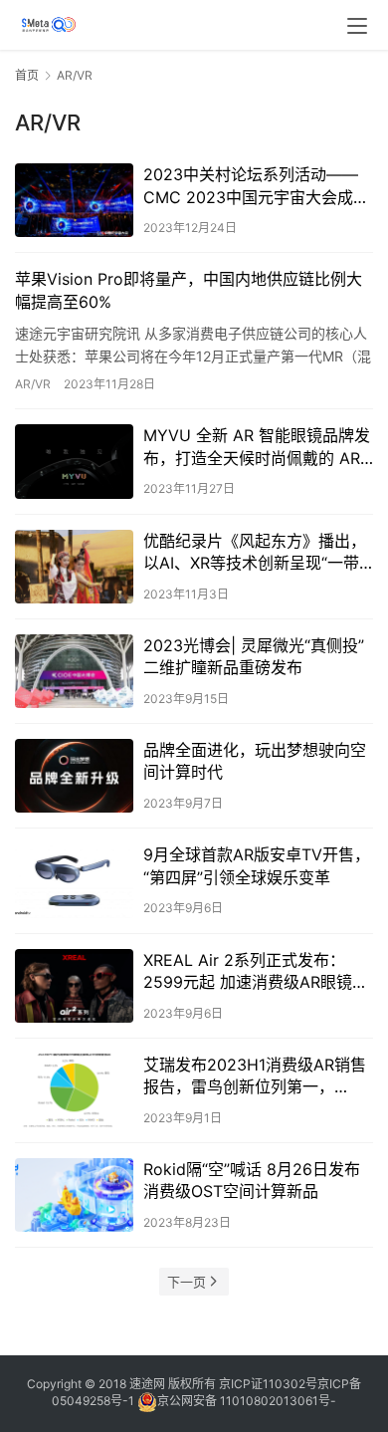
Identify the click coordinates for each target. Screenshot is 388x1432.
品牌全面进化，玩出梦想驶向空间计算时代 (254, 761)
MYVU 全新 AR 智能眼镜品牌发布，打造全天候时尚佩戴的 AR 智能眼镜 (256, 447)
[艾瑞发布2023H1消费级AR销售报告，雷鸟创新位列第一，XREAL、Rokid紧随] (74, 1090)
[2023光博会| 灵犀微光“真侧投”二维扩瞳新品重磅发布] (74, 671)
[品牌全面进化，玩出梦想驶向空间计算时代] (74, 776)
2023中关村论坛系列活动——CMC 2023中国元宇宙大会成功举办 (256, 186)
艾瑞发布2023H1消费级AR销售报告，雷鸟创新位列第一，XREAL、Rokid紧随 (254, 1076)
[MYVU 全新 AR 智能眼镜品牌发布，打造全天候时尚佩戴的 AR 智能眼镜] (74, 461)
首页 (27, 75)
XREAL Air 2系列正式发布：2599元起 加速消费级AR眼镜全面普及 (255, 972)
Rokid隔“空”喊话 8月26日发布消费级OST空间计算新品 (251, 1180)
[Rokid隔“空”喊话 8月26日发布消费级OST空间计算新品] (74, 1195)
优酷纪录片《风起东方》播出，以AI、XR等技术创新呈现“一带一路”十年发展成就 (254, 553)
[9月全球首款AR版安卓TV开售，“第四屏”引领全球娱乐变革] (74, 880)
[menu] (357, 26)
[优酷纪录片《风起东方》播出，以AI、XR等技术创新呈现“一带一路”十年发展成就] (74, 566)
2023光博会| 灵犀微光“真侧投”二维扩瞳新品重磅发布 (253, 656)
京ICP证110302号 (268, 1383)
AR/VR (33, 383)
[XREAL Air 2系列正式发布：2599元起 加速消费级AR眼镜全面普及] (74, 986)
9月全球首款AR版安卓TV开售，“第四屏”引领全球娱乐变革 (256, 865)
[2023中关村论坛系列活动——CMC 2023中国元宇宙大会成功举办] (74, 200)
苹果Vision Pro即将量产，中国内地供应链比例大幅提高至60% (188, 290)
